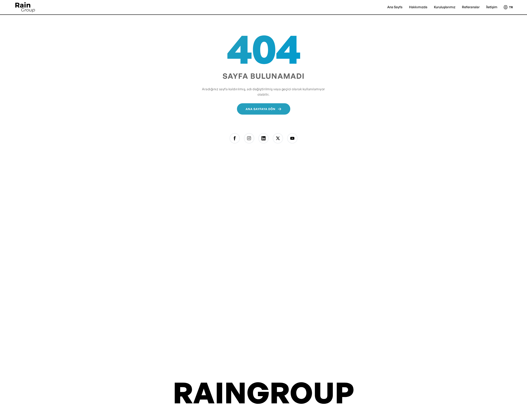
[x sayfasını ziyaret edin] (278, 138)
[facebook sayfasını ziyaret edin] (235, 138)
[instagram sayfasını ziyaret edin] (249, 138)
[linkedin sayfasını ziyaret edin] (263, 138)
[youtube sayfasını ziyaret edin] (292, 138)
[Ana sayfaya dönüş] (25, 7)
